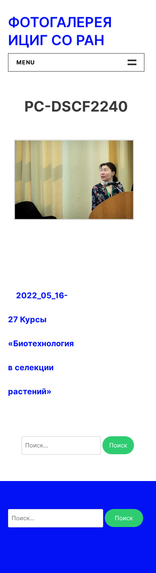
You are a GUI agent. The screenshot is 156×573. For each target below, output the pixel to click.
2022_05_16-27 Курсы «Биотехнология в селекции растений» (41, 343)
